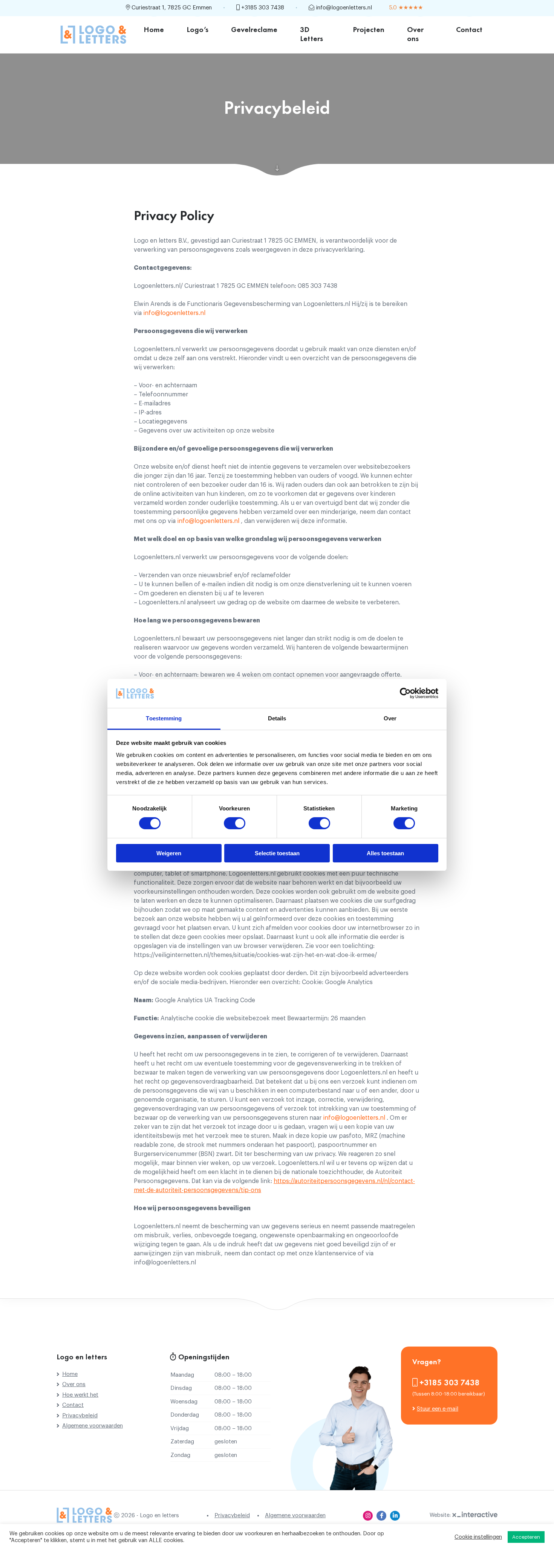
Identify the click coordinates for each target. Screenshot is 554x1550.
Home (154, 30)
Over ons (415, 34)
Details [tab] (277, 718)
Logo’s (197, 30)
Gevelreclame (254, 30)
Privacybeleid (80, 1416)
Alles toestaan (385, 853)
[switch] (234, 823)
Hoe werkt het (80, 1395)
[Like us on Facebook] (381, 1516)
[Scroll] (277, 168)
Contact (469, 30)
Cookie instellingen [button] (478, 1537)
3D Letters (311, 34)
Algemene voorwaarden (92, 1426)
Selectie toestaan (277, 853)
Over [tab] (390, 718)
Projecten (368, 30)
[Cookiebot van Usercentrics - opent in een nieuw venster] (405, 693)
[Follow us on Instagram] (368, 1516)
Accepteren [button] (526, 1537)
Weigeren (168, 853)
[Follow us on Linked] (395, 1516)
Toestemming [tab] (164, 718)
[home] (93, 34)
